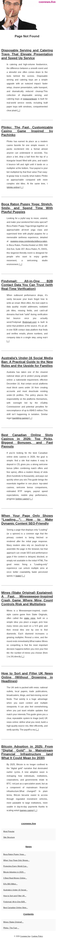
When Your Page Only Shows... (16, 860)
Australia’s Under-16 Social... (15, 890)
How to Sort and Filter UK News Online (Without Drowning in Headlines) (27, 677)
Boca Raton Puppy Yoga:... (14, 854)
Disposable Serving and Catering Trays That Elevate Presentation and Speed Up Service (27, 54)
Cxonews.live (25, 936)
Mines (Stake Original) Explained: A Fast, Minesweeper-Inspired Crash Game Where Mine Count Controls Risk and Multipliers (27, 598)
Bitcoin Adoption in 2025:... (14, 872)
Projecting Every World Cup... (15, 866)
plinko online (13, 187)
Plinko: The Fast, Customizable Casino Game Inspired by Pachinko (27, 131)
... (18, 110)
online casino (22, 499)
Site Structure (9, 837)
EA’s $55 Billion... (10, 884)
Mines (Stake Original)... (13, 922)
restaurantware (30, 99)
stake (18, 576)
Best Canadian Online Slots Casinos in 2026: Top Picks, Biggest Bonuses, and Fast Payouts (27, 440)
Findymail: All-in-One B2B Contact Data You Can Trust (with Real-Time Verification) (27, 285)
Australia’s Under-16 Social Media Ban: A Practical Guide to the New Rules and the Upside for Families (27, 361)
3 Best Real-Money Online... (15, 878)
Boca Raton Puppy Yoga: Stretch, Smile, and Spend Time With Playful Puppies (27, 208)
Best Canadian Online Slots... (15, 908)
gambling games (20, 418)
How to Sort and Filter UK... (14, 896)
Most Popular (8, 831)
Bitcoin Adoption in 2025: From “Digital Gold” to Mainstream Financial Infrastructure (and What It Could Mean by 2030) (27, 752)
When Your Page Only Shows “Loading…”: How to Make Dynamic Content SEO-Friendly (27, 519)
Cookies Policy (37, 936)
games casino (26, 810)
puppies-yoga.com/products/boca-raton (28, 241)
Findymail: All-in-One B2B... (14, 902)
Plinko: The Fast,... (11, 928)
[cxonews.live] (28, 15)
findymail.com (29, 322)
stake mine (29, 618)
